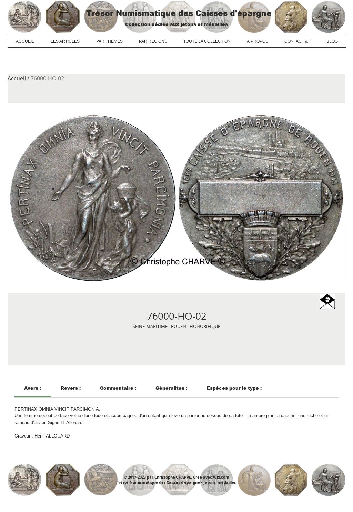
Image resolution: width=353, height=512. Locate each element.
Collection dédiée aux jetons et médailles (176, 24)
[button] (327, 301)
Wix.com (221, 477)
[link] (32, 388)
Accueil (17, 78)
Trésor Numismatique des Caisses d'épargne (179, 13)
